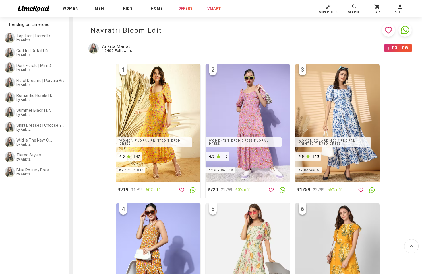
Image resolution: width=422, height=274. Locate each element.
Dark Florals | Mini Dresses (35, 65)
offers (185, 8)
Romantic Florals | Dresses (36, 95)
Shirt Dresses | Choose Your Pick (40, 125)
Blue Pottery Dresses (35, 170)
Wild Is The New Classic (35, 140)
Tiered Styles (28, 155)
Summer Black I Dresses (35, 110)
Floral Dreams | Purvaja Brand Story (42, 80)
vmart (214, 8)
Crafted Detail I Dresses (35, 50)
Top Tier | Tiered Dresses (35, 36)
